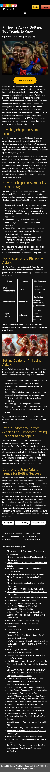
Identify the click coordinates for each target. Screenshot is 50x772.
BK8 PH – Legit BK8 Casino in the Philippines (25, 621)
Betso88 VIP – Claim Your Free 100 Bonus (24, 707)
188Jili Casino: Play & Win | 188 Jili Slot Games (26, 728)
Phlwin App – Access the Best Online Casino (25, 704)
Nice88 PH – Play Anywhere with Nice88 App (25, 699)
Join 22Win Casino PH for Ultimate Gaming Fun (26, 670)
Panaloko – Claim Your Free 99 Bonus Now (24, 736)
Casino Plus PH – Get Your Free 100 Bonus (24, 713)
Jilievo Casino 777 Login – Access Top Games (26, 687)
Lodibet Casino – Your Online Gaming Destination (27, 690)
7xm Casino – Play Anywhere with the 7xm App (26, 745)
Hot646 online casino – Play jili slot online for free (27, 641)
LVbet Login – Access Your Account (21, 600)
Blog (33, 37)
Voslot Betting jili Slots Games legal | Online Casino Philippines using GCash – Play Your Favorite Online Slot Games (25, 681)
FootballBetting (22, 523)
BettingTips (8, 523)
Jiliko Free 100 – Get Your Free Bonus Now (24, 612)
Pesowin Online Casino (16, 638)
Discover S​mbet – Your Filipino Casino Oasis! (25, 635)
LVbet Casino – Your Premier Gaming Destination (27, 597)
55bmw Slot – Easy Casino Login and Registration (27, 702)
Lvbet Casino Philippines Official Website (24, 606)
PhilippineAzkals (38, 523)
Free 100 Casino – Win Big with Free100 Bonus (26, 710)
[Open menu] (25, 13)
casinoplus (6, 508)
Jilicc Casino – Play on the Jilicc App (22, 693)
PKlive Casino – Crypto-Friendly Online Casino (26, 589)
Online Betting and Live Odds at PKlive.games (25, 574)
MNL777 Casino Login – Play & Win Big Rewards (27, 661)
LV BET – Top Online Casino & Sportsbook (24, 603)
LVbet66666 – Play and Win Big (20, 609)
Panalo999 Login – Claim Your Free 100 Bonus (26, 696)
